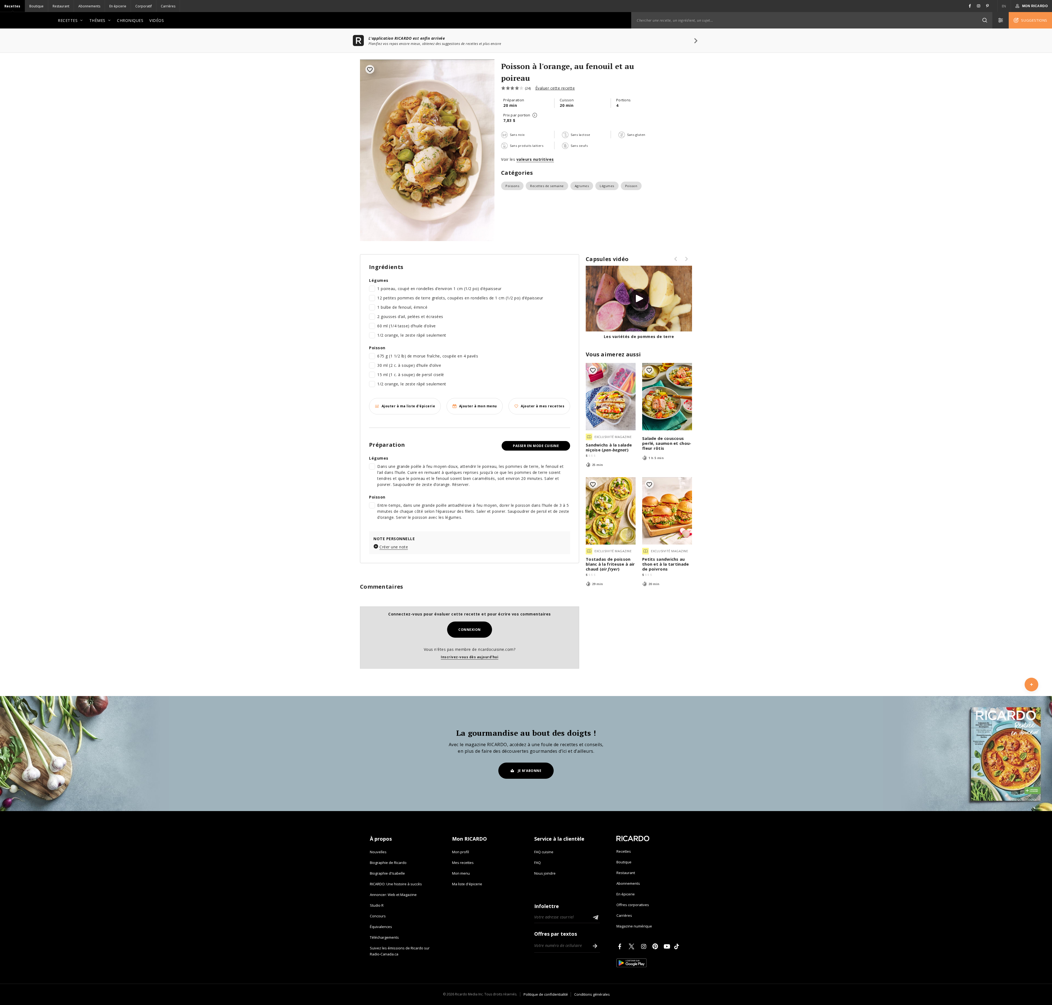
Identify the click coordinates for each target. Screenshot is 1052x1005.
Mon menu (461, 873)
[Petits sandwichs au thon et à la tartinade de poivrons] (667, 511)
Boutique (36, 6)
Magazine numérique (634, 926)
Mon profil (460, 851)
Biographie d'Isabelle (387, 873)
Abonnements (89, 6)
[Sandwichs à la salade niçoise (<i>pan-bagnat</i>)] (611, 396)
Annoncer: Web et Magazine (393, 894)
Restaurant (61, 6)
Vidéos (156, 20)
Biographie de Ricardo (388, 862)
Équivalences (381, 926)
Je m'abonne (530, 770)
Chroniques (130, 20)
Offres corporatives (632, 904)
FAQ (537, 862)
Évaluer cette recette (555, 88)
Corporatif (143, 6)
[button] (984, 20)
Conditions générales (592, 994)
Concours (378, 916)
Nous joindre (545, 873)
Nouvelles (378, 851)
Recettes (12, 6)
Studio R (377, 905)
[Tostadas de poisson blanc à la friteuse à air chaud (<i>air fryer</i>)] (611, 511)
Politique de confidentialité (546, 994)
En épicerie (117, 6)
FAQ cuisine (543, 851)
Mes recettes (463, 862)
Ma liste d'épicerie (467, 883)
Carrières (168, 6)
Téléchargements (384, 937)
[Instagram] (644, 946)
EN (1004, 6)
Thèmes (97, 20)
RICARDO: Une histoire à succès (396, 883)
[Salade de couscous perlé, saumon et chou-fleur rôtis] (667, 396)
